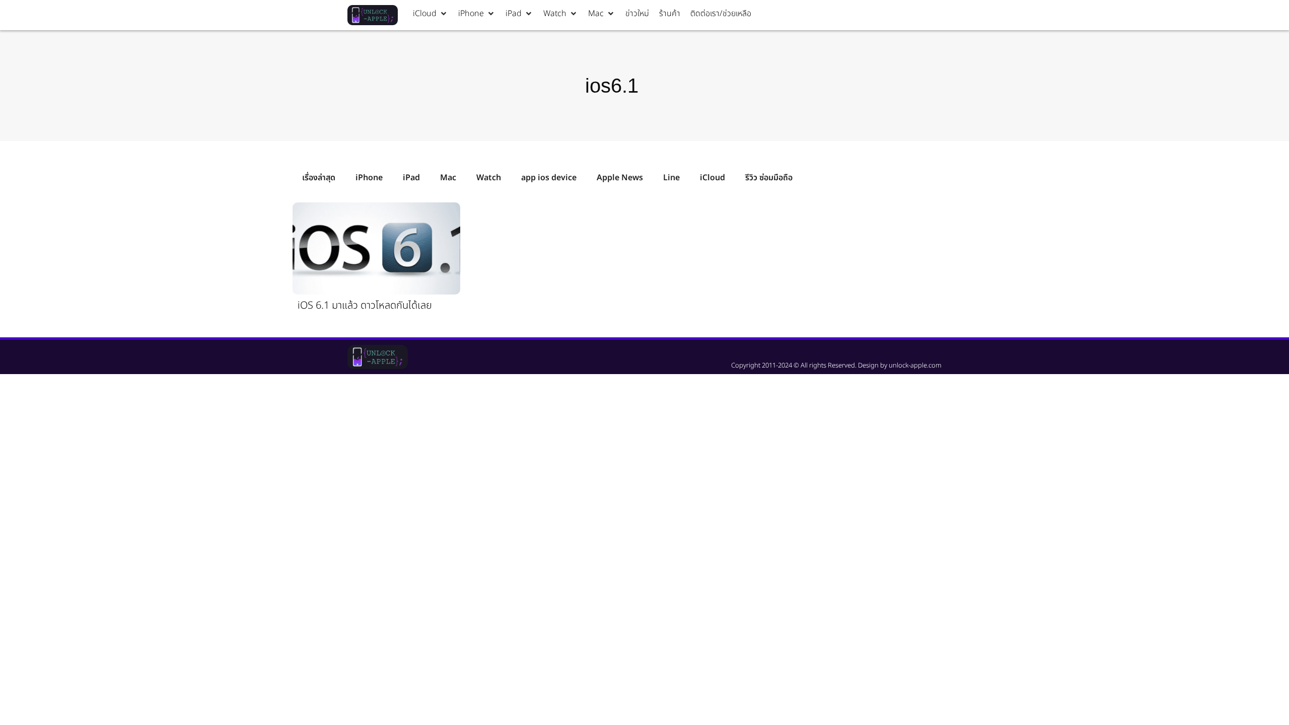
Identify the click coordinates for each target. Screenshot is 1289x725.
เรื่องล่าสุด (318, 178)
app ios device (549, 178)
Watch (488, 178)
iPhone (369, 178)
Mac (448, 178)
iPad (411, 178)
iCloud (712, 178)
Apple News (620, 178)
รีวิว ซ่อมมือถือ (769, 178)
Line (671, 178)
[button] (430, 13)
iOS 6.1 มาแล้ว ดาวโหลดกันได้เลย (365, 305)
